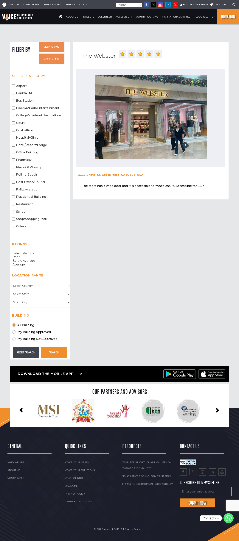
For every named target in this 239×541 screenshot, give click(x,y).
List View (52, 58)
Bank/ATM (24, 93)
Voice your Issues (77, 462)
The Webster (99, 55)
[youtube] (175, 5)
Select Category (28, 76)
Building (20, 315)
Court (20, 123)
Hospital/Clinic (27, 137)
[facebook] (146, 5)
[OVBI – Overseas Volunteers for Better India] (147, 411)
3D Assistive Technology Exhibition (146, 476)
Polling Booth (26, 174)
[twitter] (153, 5)
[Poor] (40, 257)
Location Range (27, 275)
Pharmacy (24, 160)
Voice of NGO (74, 478)
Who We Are (15, 462)
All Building (25, 325)
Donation (228, 17)
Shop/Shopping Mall (31, 219)
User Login (220, 5)
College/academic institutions (38, 115)
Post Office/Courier (30, 182)
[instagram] (160, 5)
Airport (21, 86)
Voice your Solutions (80, 470)
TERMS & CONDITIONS (78, 501)
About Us (72, 16)
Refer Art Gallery (76, 4)
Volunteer (105, 16)
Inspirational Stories (176, 16)
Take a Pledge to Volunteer (23, 4)
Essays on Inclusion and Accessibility (147, 484)
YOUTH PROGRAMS (147, 16)
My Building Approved (34, 332)
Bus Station (25, 100)
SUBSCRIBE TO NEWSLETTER (199, 482)
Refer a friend (52, 4)
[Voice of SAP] (18, 17)
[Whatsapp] (229, 518)
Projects (88, 16)
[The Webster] (150, 117)
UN (213, 16)
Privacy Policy (75, 493)
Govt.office (24, 130)
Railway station (27, 189)
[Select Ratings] (40, 253)
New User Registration (195, 5)
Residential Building (31, 196)
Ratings (19, 244)
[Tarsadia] (77, 411)
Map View (51, 47)
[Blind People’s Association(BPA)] (182, 411)
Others (21, 226)
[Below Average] (40, 261)
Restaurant (24, 204)
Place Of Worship (29, 167)
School (21, 211)
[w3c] (188, 462)
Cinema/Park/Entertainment (37, 108)
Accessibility (124, 16)
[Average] (40, 264)
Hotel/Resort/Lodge (31, 145)
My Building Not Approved (37, 339)
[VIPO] (43, 411)
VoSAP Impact (16, 478)
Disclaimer (72, 485)
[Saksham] (112, 411)
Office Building (27, 152)
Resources (201, 16)
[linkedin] (168, 5)
